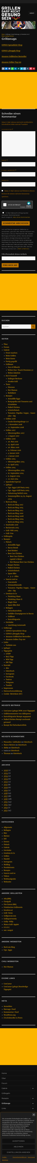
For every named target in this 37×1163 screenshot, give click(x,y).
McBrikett (12, 393)
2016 (6, 799)
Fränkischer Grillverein (13, 907)
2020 (6, 787)
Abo (7, 668)
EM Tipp (9, 662)
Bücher (6, 836)
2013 (5, 808)
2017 (5, 796)
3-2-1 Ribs (14, 576)
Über (6, 344)
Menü (32, 13)
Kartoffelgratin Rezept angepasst (17, 716)
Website (5, 180)
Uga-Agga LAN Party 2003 (18, 487)
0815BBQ (7, 899)
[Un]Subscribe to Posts (13, 1018)
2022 (6, 782)
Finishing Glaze (14, 596)
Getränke (9, 622)
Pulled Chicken (14, 407)
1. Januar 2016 (13, 456)
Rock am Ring (11, 502)
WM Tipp (9, 659)
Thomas (7, 753)
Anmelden (8, 1006)
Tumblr (9, 685)
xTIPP (8, 654)
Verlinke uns (11, 645)
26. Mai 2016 (13, 442)
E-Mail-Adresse (9, 170)
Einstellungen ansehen (18, 1152)
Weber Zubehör (14, 373)
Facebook (10, 677)
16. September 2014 (16, 473)
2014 (6, 805)
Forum (6, 347)
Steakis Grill (13, 381)
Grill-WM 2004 (12, 530)
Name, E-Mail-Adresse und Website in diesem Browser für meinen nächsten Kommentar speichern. (18, 194)
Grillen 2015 (11, 459)
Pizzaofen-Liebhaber (12, 742)
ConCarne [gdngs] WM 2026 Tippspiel (19, 711)
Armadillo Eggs (14, 399)
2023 (6, 779)
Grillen (6, 856)
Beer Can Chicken (15, 553)
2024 (6, 776)
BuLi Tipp (10, 657)
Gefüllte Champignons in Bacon (21, 614)
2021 (6, 785)
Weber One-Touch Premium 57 (20, 370)
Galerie (6, 350)
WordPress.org (10, 1015)
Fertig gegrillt (11, 361)
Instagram (10, 674)
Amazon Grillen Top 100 (11, 62)
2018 (6, 793)
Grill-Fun (9, 533)
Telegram (10, 682)
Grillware (9, 364)
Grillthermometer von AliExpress (17, 714)
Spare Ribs (12, 573)
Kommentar (7, 129)
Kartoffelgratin (14, 619)
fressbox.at (8, 910)
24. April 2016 (13, 444)
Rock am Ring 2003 (15, 522)
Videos (6, 876)
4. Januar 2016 (13, 453)
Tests (8, 384)
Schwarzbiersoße (15, 585)
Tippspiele (8, 651)
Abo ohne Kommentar (21, 217)
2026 (6, 770)
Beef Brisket (13, 551)
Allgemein (8, 827)
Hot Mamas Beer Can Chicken (22, 562)
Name (5, 160)
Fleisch (9, 542)
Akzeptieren (18, 1141)
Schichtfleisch (13, 410)
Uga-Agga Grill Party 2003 (18, 490)
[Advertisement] (18, 90)
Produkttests (9, 867)
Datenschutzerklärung (20, 1157)
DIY (5, 839)
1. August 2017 (13, 436)
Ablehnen (18, 1147)
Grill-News (8, 913)
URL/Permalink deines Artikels (14, 254)
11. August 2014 (14, 476)
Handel (7, 859)
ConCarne (8, 984)
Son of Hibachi (14, 367)
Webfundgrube (10, 879)
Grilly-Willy (8, 922)
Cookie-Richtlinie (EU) (13, 694)
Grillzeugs (8, 628)
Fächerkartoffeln (15, 611)
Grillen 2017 (10, 430)
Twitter (9, 679)
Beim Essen (10, 359)
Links (6, 642)
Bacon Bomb (13, 548)
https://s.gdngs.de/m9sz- (8, 36)
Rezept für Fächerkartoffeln (15, 725)
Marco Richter (9, 745)
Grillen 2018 (11, 419)
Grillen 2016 (11, 439)
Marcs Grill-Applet (11, 924)
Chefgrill (7, 901)
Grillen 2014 (11, 467)
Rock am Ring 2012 (15, 510)
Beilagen (9, 608)
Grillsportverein (10, 919)
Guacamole (12, 582)
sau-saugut (8, 930)
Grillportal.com (10, 916)
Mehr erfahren (23, 249)
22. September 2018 (16, 427)
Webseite (7, 882)
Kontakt (7, 665)
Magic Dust (12, 602)
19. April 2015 (13, 465)
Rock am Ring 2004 (16, 519)
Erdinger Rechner (15, 379)
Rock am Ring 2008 (16, 516)
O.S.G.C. (7, 927)
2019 (6, 790)
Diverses (11, 387)
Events (6, 842)
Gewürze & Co (11, 594)
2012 (6, 810)
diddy (6, 748)
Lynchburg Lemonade (17, 625)
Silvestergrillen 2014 (16, 470)
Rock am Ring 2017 (15, 505)
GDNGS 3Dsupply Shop (11, 51)
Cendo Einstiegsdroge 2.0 (18, 422)
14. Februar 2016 (14, 450)
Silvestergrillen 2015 (16, 462)
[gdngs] (9, 485)
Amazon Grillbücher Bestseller (14, 56)
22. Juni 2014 (13, 479)
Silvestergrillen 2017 (16, 433)
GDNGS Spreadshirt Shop (12, 45)
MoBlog (7, 865)
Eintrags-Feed (10, 1009)
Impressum (31, 1157)
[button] (34, 1115)
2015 (6, 802)
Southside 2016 (12, 525)
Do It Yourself (11, 376)
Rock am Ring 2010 (15, 513)
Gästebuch (10, 671)
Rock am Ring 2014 (15, 508)
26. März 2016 (13, 447)
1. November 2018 (15, 424)
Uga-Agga (8, 950)
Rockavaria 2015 (12, 528)
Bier (5, 833)
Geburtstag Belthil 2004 (17, 493)
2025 (6, 773)
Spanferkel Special (13, 482)
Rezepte (9, 396)
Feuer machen (11, 353)
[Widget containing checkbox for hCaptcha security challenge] (17, 205)
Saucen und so (11, 579)
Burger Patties (13, 565)
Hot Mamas (12, 390)
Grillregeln (8, 536)
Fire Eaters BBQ (10, 904)
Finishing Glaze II (15, 599)
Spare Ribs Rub (14, 605)
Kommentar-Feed (11, 1012)
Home (3, 34)
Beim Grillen (11, 356)
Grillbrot (11, 616)
